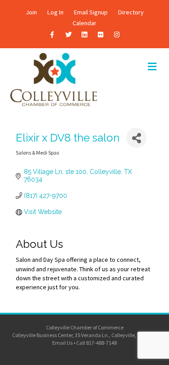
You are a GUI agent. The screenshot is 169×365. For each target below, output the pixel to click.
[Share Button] (136, 138)
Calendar (84, 23)
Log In (55, 12)
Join (31, 12)
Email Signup (91, 12)
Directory (131, 12)
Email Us (62, 342)
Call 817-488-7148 (96, 342)
